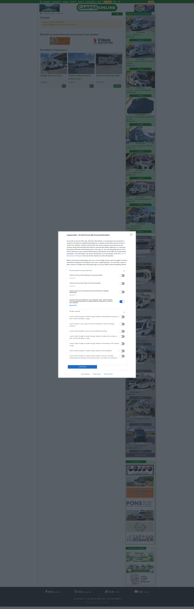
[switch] (122, 275)
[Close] (132, 235)
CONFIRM (82, 367)
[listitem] (97, 271)
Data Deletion (85, 374)
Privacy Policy (108, 374)
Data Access (97, 374)
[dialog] (97, 304)
